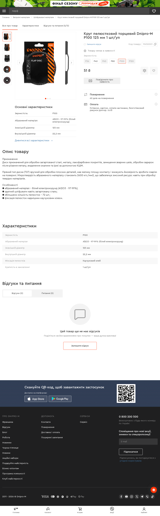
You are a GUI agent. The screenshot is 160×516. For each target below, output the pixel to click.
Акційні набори (10, 458)
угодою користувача (130, 461)
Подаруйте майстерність (15, 463)
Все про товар (10, 26)
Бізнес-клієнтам (10, 468)
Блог (4, 432)
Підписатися (131, 452)
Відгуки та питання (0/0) (56, 26)
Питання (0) (48, 293)
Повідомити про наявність (104, 81)
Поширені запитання (52, 437)
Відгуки (6, 427)
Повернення (47, 427)
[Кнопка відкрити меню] (4, 11)
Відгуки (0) (17, 293)
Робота (6, 437)
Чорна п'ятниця (10, 448)
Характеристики (30, 26)
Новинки (6, 443)
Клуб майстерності (12, 479)
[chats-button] (154, 490)
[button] (71, 62)
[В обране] (154, 71)
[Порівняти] (144, 71)
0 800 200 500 (128, 416)
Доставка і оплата (50, 432)
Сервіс (83, 422)
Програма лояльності (13, 474)
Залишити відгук (80, 346)
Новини (6, 453)
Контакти (46, 422)
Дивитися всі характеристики (32, 140)
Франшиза (7, 422)
